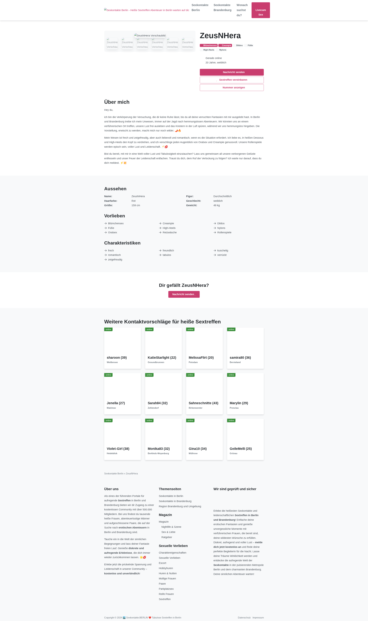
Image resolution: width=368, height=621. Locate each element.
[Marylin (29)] (245, 387)
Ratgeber (166, 537)
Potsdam (193, 362)
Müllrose (193, 453)
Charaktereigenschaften (172, 552)
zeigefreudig (115, 259)
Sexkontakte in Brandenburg (175, 501)
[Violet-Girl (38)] (122, 432)
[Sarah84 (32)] (163, 387)
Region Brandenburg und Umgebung (180, 506)
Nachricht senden (233, 72)
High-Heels (169, 228)
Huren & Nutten (168, 573)
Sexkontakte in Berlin (171, 496)
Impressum (258, 617)
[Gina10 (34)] (204, 432)
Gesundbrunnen (156, 362)
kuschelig (222, 250)
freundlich (168, 250)
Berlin (137, 500)
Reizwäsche (170, 232)
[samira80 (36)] (245, 341)
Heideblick (112, 453)
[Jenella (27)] (122, 387)
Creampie (168, 223)
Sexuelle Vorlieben (169, 557)
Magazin (164, 521)
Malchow (111, 408)
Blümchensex (116, 223)
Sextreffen (165, 599)
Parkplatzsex (166, 588)
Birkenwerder (195, 408)
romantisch (114, 255)
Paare (162, 583)
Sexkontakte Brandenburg (222, 7)
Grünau (233, 453)
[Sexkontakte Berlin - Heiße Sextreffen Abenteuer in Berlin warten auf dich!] (146, 10)
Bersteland (235, 362)
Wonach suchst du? (242, 10)
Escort (162, 563)
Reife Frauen (166, 594)
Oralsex (112, 232)
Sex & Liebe (168, 532)
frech (111, 250)
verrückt (222, 255)
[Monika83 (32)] (163, 432)
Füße (111, 228)
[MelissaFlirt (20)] (204, 341)
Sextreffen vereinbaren (232, 79)
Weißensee (112, 362)
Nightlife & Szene (171, 526)
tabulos (167, 255)
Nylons (221, 228)
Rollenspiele (224, 232)
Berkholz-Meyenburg (158, 453)
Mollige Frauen (167, 578)
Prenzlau (234, 408)
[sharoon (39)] (122, 341)
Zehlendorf (153, 408)
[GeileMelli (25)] (245, 432)
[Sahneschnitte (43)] (204, 387)
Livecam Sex (261, 12)
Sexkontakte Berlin (200, 7)
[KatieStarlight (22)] (163, 341)
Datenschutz (244, 617)
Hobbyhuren (166, 568)
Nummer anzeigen (233, 87)
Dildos (221, 223)
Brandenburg (111, 505)
